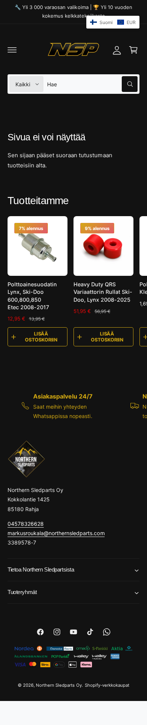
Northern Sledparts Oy (58, 685)
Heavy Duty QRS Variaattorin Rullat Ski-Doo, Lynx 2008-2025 (103, 291)
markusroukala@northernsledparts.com (56, 533)
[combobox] (92, 84)
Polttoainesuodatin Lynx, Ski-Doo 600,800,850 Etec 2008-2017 (32, 295)
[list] (73, 406)
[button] (12, 50)
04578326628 (26, 523)
